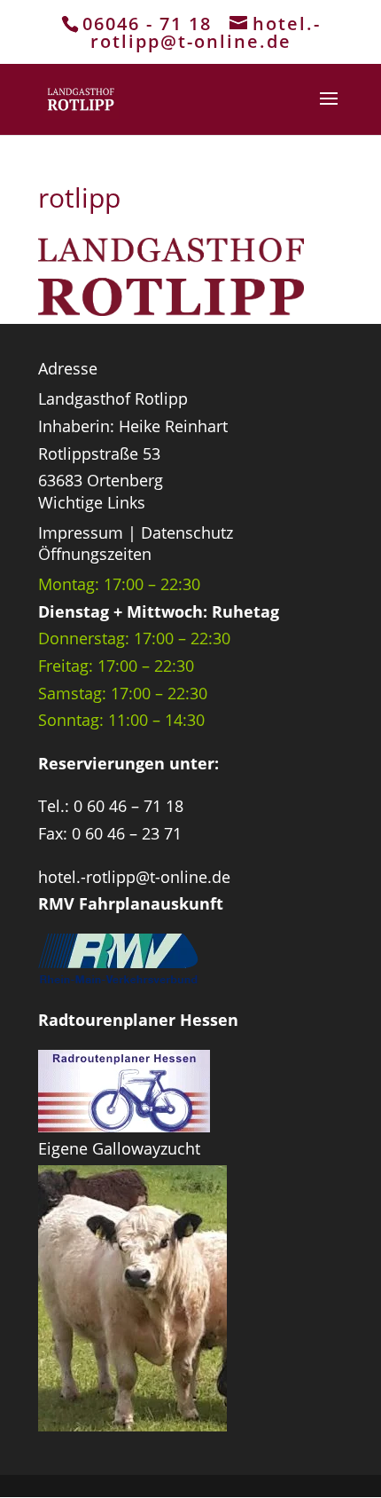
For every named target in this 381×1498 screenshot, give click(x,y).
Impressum (80, 532)
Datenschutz (187, 532)
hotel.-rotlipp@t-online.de (134, 876)
